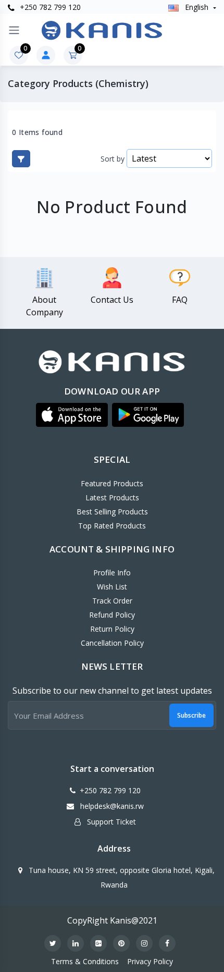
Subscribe (191, 715)
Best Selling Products (112, 511)
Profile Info (112, 572)
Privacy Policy (150, 961)
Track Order (112, 601)
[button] (72, 415)
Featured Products (112, 483)
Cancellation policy (112, 643)
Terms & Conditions (85, 961)
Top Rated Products (112, 526)
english (196, 7)
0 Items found (37, 132)
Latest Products (112, 497)
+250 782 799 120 (49, 7)
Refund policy (112, 615)
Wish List (112, 587)
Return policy (112, 629)
